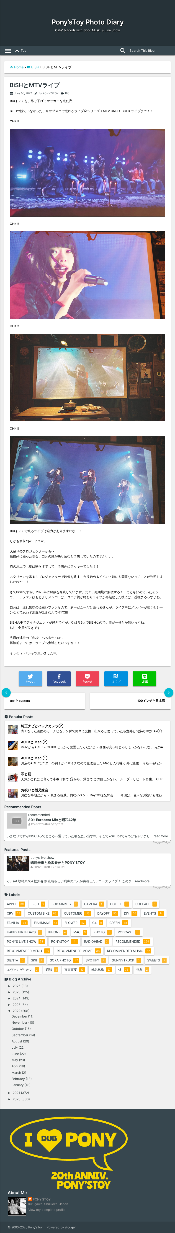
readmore (161, 836)
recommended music (128, 951)
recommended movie (78, 951)
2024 (17, 998)
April (15, 1066)
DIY (130, 913)
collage (145, 904)
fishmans (45, 923)
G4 (97, 923)
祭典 (142, 970)
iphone (57, 932)
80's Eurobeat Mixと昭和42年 (52, 820)
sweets (156, 960)
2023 (17, 1005)
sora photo (64, 960)
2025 (17, 992)
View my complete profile (46, 1209)
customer (77, 913)
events (153, 913)
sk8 (36, 960)
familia (16, 923)
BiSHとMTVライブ (35, 85)
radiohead (96, 941)
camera (93, 904)
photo (101, 932)
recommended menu (28, 951)
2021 (16, 1093)
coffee (119, 904)
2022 (16, 1011)
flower (74, 923)
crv (13, 913)
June (15, 1054)
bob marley (63, 904)
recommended (39, 815)
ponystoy (64, 941)
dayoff (106, 913)
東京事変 (73, 970)
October (18, 1029)
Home (19, 67)
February (18, 1079)
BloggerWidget (162, 842)
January (18, 1085)
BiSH (35, 67)
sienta (15, 960)
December (19, 1016)
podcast (128, 932)
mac (79, 932)
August (17, 1041)
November (19, 1022)
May (15, 1060)
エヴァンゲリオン (22, 970)
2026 (17, 986)
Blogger (70, 1227)
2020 (17, 1099)
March (16, 1072)
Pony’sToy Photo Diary (87, 22)
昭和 (51, 970)
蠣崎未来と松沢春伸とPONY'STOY (58, 862)
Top (19, 50)
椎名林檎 (101, 970)
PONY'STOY (42, 1199)
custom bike (42, 913)
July (15, 1047)
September (20, 1035)
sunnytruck (125, 960)
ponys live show (42, 857)
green (118, 923)
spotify (95, 960)
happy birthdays (24, 932)
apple (15, 904)
